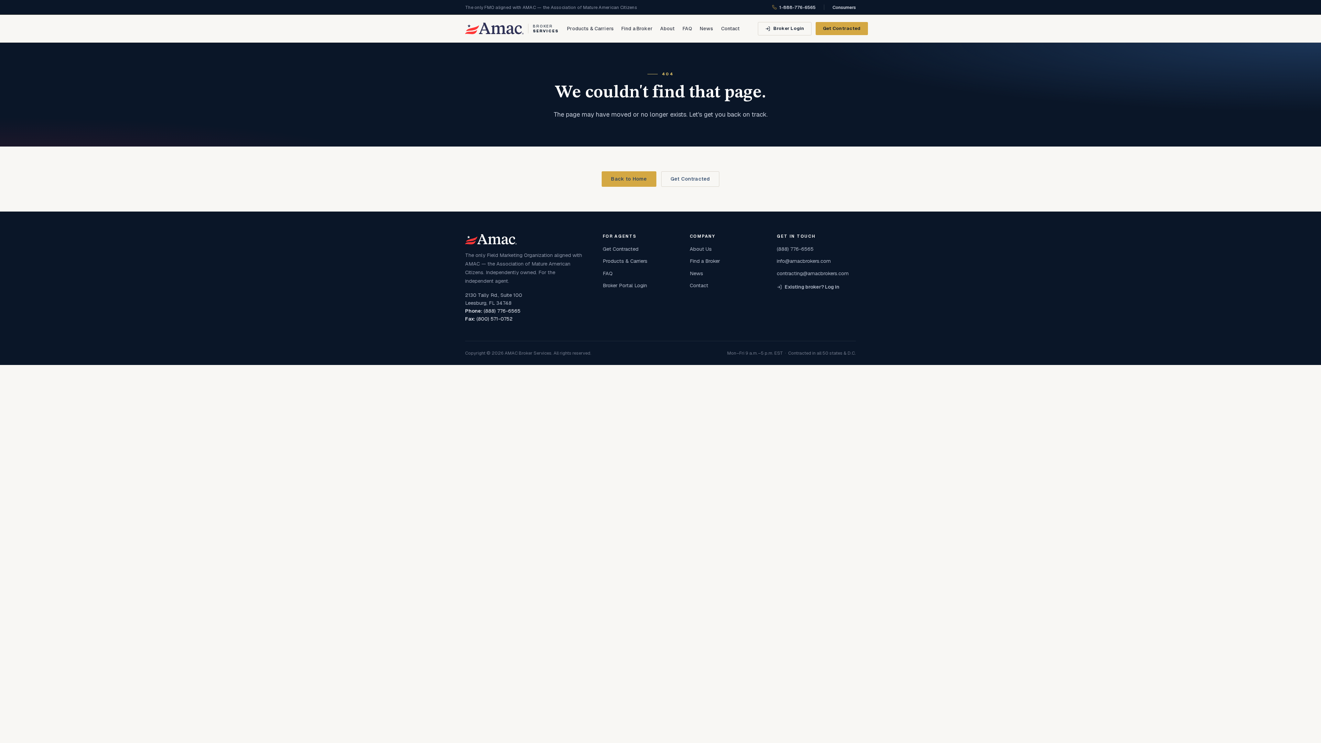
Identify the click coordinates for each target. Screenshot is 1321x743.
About (667, 28)
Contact (730, 28)
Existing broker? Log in (812, 287)
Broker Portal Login (625, 285)
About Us (701, 249)
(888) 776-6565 (502, 311)
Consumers (844, 7)
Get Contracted (842, 28)
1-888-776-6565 (797, 7)
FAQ (687, 28)
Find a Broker (637, 28)
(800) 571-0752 (494, 319)
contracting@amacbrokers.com (813, 273)
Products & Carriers (590, 28)
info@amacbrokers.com (804, 261)
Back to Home (629, 179)
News (706, 28)
